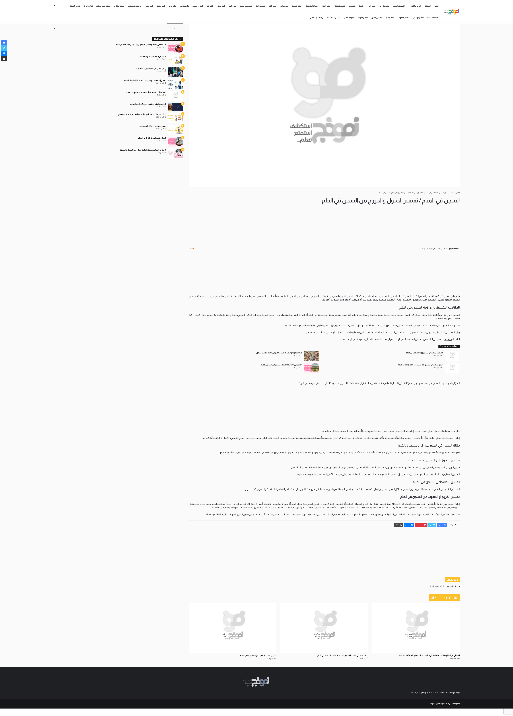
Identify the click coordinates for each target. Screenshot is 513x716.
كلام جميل (221, 6)
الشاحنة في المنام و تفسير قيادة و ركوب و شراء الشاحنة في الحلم (141, 45)
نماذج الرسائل (418, 18)
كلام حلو (210, 6)
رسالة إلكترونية (312, 6)
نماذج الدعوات (432, 18)
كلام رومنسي (198, 6)
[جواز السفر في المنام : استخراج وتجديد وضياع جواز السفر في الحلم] (324, 628)
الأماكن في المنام (430, 193)
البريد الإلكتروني (415, 6)
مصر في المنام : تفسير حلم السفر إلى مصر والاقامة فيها (420, 365)
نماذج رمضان (376, 18)
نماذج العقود (404, 18)
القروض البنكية (399, 6)
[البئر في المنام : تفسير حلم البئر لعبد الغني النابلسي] (232, 628)
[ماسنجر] (4, 53)
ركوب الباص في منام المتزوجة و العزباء (151, 68)
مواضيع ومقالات (135, 6)
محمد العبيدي (453, 249)
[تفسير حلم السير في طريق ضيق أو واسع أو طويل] (175, 96)
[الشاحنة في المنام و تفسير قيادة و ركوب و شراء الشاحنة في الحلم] (175, 48)
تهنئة (361, 6)
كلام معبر (149, 6)
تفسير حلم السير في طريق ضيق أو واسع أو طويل (146, 92)
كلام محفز (161, 6)
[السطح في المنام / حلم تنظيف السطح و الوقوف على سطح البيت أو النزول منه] (416, 628)
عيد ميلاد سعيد (246, 6)
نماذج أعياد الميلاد (103, 6)
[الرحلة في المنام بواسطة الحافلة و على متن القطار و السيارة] (175, 154)
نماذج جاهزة (390, 18)
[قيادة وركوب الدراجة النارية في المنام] (175, 142)
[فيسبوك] (4, 42)
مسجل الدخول (444, 586)
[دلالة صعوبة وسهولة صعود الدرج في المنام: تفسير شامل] (311, 356)
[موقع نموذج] (451, 12)
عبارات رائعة (260, 6)
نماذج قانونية (362, 18)
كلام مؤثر (172, 6)
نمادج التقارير (119, 6)
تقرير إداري (371, 6)
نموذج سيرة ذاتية (333, 18)
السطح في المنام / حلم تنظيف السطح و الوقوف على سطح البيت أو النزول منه (429, 655)
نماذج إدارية (88, 6)
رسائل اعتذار (326, 6)
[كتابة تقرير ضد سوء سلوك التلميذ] (175, 60)
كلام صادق (184, 6)
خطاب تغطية (340, 6)
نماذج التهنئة (75, 6)
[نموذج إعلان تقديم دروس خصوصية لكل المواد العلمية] (175, 84)
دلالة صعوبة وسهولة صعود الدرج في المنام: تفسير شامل (279, 353)
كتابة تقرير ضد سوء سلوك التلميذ (153, 56)
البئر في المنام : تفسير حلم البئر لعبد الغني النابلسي (257, 655)
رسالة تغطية (297, 6)
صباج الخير (273, 6)
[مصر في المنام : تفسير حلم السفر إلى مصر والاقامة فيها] (452, 368)
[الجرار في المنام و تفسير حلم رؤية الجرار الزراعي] (175, 107)
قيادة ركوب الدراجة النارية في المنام (152, 138)
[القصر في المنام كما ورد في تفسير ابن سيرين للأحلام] (311, 368)
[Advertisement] (324, 225)
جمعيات (352, 6)
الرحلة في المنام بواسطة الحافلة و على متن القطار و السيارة (143, 150)
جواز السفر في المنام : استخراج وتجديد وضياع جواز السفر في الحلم (342, 655)
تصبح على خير (384, 6)
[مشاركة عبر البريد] (4, 58)
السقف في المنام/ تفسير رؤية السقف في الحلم (424, 353)
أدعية (436, 6)
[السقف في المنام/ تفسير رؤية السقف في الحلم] (452, 356)
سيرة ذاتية (284, 6)
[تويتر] (4, 48)
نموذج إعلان (349, 18)
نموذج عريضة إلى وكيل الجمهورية (152, 126)
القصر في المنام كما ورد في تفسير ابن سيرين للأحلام (281, 365)
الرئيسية (455, 193)
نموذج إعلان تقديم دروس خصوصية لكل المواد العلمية (145, 80)
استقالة (428, 6)
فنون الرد (232, 6)
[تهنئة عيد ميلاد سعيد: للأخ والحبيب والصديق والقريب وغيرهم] (175, 118)
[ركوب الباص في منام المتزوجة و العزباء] (175, 72)
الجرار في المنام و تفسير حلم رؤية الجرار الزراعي (148, 104)
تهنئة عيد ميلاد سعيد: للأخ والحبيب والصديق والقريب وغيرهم (142, 114)
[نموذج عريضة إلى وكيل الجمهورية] (175, 130)
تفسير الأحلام (315, 18)
